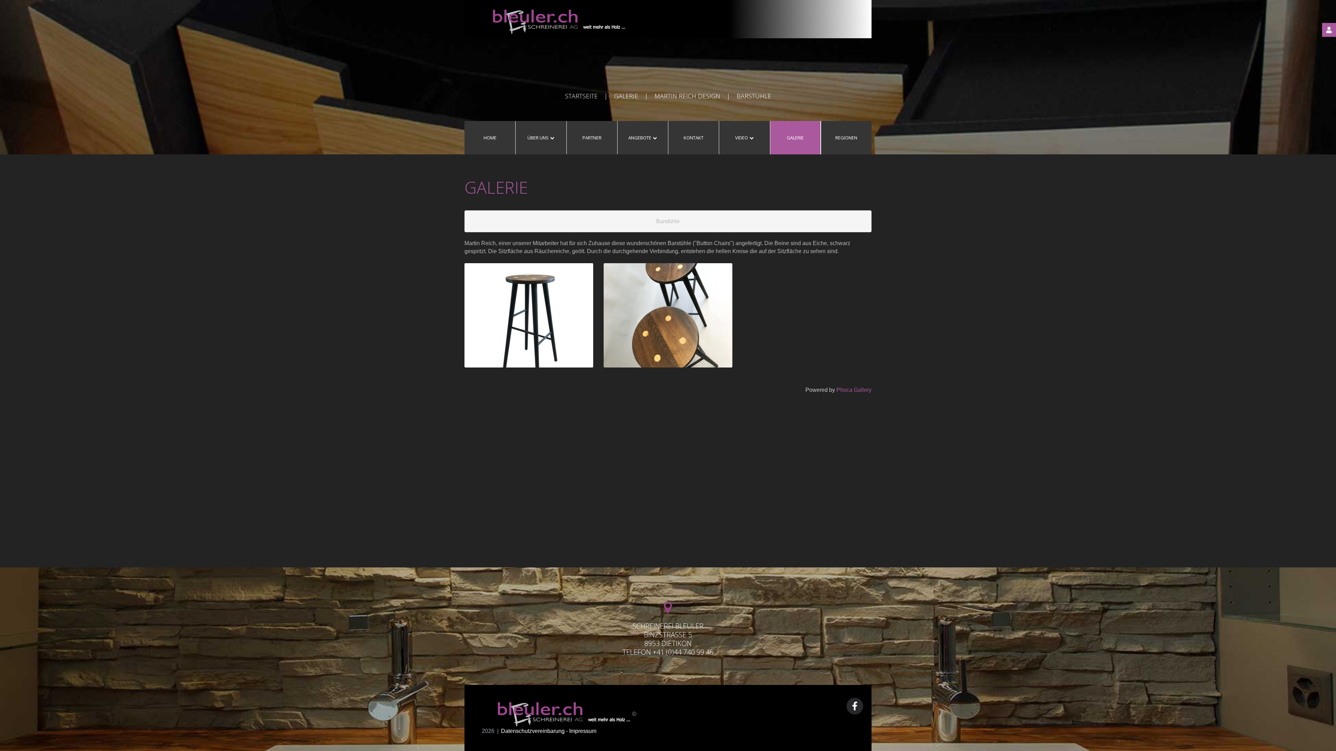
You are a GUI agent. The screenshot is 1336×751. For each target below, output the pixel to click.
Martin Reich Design (687, 96)
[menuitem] (489, 137)
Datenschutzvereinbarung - (535, 731)
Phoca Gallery (854, 390)
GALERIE (626, 96)
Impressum (582, 731)
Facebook (854, 706)
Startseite (581, 96)
